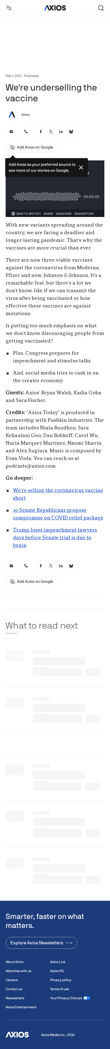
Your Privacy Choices (66, 998)
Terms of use (59, 989)
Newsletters (15, 998)
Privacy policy (60, 980)
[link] (11, 131)
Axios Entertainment (21, 1007)
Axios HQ (56, 971)
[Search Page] (101, 8)
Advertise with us (18, 971)
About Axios (14, 962)
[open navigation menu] (9, 8)
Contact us (14, 989)
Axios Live (57, 962)
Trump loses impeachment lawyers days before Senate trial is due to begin (55, 538)
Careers (12, 980)
